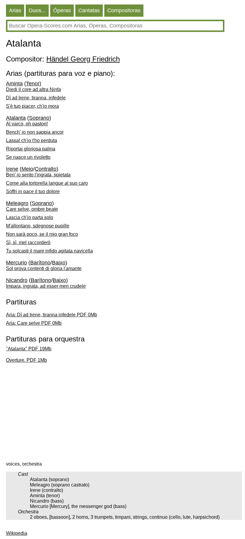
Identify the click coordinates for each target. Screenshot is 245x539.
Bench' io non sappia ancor (35, 132)
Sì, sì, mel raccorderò (28, 242)
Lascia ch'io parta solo (29, 217)
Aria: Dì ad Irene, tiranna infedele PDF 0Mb (51, 314)
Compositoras (123, 10)
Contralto (45, 169)
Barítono (40, 263)
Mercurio (16, 263)
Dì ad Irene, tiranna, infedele (36, 97)
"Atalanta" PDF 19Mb (28, 348)
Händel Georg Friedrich (83, 59)
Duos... (37, 10)
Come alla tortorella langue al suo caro (47, 183)
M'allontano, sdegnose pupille (37, 225)
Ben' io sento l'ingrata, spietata (38, 174)
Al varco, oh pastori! (27, 123)
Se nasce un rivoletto (28, 157)
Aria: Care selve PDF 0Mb (34, 323)
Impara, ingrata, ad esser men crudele (46, 286)
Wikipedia (16, 533)
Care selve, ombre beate (32, 209)
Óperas (62, 10)
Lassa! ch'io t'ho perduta (31, 140)
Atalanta (16, 118)
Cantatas (89, 10)
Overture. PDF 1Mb (26, 360)
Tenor (32, 84)
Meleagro (17, 203)
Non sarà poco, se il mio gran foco (42, 234)
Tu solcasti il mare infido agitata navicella (49, 250)
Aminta (14, 84)
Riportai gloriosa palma (30, 148)
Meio (27, 169)
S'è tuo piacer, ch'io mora (32, 106)
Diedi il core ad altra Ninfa (33, 89)
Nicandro (16, 280)
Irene (12, 169)
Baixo (58, 263)
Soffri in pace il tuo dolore (33, 191)
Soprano (39, 118)
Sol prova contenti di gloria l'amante (44, 268)
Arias (15, 10)
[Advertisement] (124, 413)
